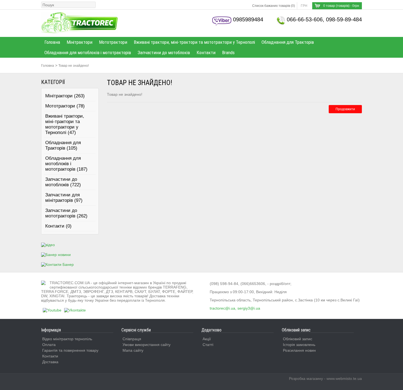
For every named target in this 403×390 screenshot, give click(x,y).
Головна (52, 42)
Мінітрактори (79, 42)
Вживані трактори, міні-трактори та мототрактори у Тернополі (194, 42)
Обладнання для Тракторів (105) (63, 145)
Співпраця (132, 339)
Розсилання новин (299, 350)
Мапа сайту (133, 350)
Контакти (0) (58, 226)
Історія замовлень (299, 344)
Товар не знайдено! (73, 66)
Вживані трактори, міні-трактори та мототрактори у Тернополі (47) (64, 124)
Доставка (50, 362)
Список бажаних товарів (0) (273, 6)
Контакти (206, 52)
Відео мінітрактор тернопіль (67, 339)
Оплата (49, 344)
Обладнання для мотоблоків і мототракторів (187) (66, 164)
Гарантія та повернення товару (70, 350)
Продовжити (345, 109)
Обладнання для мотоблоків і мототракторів (87, 52)
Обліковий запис (297, 339)
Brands (228, 52)
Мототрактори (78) (65, 106)
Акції (207, 339)
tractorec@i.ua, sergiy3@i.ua (235, 308)
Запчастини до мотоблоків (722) (63, 182)
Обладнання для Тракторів (288, 42)
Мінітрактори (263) (65, 95)
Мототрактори (113, 42)
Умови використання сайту (147, 344)
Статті (208, 344)
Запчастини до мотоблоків (164, 52)
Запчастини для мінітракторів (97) (64, 197)
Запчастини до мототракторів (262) (66, 213)
